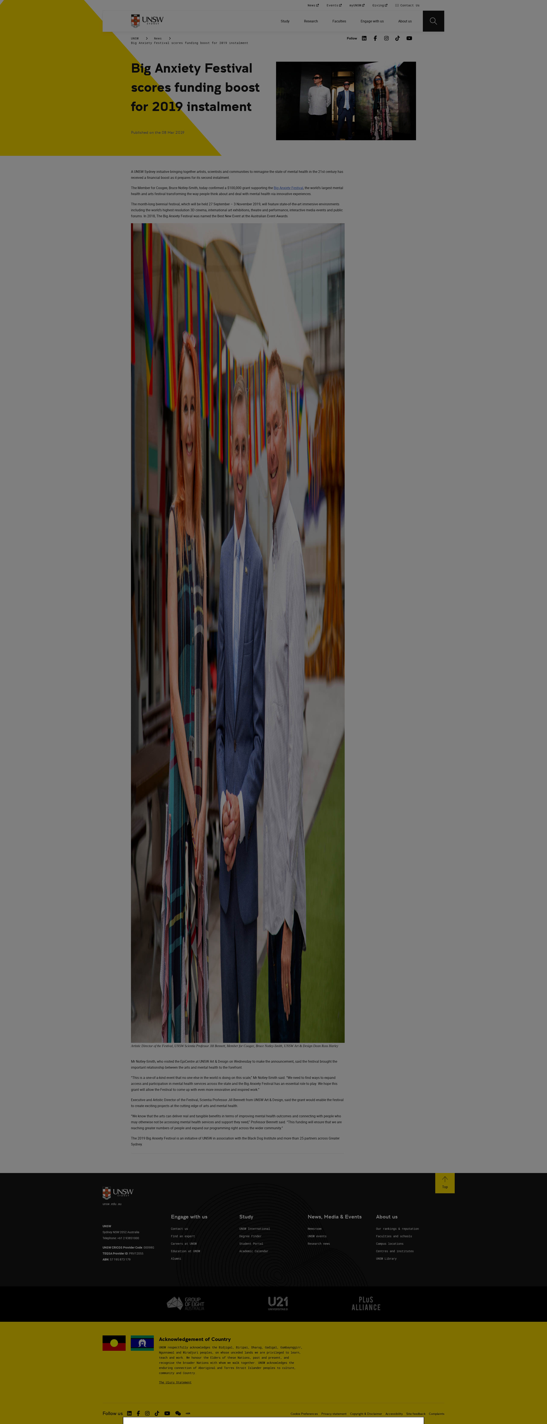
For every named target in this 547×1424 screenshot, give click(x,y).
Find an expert (183, 1236)
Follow (352, 38)
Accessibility (394, 1413)
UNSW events (317, 1236)
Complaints (436, 1413)
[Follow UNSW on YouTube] (167, 1413)
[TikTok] (397, 38)
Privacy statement (334, 1413)
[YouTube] (408, 38)
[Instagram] (386, 38)
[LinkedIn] (364, 38)
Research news (319, 1244)
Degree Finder (250, 1236)
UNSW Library (386, 1258)
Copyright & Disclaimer (366, 1413)
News (158, 38)
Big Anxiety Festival (288, 187)
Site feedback (415, 1413)
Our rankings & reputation (397, 1229)
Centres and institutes (395, 1251)
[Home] (147, 21)
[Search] (433, 21)
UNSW (135, 38)
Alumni (176, 1258)
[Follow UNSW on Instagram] (147, 1413)
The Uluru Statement (175, 1382)
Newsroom (314, 1229)
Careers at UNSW (184, 1244)
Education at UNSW (185, 1251)
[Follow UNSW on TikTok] (157, 1413)
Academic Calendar (253, 1251)
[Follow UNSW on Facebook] (138, 1413)
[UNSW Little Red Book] (188, 1413)
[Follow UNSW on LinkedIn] (129, 1413)
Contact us (179, 1229)
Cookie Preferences (304, 1413)
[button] (445, 1183)
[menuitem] (285, 21)
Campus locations (389, 1244)
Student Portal (251, 1244)
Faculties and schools (394, 1236)
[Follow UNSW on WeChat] (178, 1413)
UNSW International (254, 1229)
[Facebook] (375, 38)
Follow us (113, 1413)
